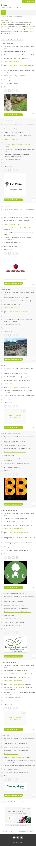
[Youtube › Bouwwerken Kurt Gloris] (17, 253)
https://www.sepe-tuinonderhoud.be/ (18, 532)
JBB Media (16, 842)
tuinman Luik (4, 26)
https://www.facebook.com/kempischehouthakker (17, 144)
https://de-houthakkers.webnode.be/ (18, 311)
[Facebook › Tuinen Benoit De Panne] (9, 708)
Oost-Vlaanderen (8, 518)
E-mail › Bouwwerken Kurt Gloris (13, 224)
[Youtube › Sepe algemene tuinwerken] (17, 557)
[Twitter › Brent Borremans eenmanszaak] (5, 474)
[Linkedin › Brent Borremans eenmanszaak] (13, 474)
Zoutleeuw (17, 297)
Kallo (15, 743)
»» (21, 39)
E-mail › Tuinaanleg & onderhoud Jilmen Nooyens (17, 612)
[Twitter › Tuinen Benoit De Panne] (5, 708)
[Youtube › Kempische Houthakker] (17, 170)
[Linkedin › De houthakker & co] (13, 335)
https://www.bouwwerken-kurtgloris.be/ (19, 227)
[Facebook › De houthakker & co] (9, 335)
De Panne (17, 670)
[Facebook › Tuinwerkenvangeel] (9, 90)
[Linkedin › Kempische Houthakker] (13, 170)
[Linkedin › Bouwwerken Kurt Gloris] (13, 253)
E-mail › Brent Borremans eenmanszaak (15, 452)
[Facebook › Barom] (9, 406)
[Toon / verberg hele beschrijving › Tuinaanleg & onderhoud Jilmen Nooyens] (19, 619)
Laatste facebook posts (11, 83)
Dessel (13, 601)
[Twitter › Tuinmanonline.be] (5, 779)
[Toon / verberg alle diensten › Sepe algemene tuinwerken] (19, 543)
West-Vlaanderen (8, 670)
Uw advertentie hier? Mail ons (18, 825)
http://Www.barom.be (14, 387)
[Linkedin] (21, 837)
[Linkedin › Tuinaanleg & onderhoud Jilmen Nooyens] (13, 632)
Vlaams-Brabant (8, 51)
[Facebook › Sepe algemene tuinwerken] (9, 557)
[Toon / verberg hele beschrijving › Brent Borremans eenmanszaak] (19, 459)
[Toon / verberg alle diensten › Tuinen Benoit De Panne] (19, 693)
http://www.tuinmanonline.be (16, 757)
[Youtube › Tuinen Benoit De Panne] (17, 708)
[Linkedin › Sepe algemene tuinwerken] (13, 557)
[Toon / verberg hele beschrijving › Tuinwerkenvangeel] (19, 71)
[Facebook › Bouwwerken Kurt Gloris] (9, 253)
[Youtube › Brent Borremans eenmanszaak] (17, 474)
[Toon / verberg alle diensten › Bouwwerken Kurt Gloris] (19, 238)
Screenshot (8, 146)
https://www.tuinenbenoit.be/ (16, 684)
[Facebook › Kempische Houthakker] (9, 170)
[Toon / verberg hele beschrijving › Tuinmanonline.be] (19, 761)
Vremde (13, 441)
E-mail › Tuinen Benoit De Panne (13, 680)
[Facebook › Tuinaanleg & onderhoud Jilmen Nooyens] (9, 632)
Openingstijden (9, 547)
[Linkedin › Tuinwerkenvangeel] (13, 90)
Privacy (21, 842)
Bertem (16, 51)
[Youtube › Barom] (17, 406)
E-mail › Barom (8, 383)
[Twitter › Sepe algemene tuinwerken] (5, 557)
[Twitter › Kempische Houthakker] (5, 170)
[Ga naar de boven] (33, 114)
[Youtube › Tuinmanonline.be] (17, 779)
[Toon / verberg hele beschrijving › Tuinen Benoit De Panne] (19, 688)
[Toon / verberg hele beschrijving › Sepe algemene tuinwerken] (19, 538)
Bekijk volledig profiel (13, 114)
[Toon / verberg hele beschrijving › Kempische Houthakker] (19, 150)
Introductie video (24, 550)
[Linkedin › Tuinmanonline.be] (13, 779)
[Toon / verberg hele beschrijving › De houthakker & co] (19, 316)
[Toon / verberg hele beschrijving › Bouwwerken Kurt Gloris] (19, 233)
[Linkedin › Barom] (13, 406)
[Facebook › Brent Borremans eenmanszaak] (9, 474)
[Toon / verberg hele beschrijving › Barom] (19, 391)
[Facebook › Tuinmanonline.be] (9, 779)
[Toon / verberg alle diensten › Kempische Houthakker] (19, 155)
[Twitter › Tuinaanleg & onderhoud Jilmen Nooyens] (5, 632)
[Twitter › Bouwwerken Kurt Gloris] (5, 253)
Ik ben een (28, 1)
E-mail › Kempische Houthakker (12, 139)
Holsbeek (16, 214)
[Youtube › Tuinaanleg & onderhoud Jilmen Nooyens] (17, 632)
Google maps (23, 51)
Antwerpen (7, 129)
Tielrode (16, 518)
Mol (12, 129)
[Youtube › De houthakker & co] (17, 335)
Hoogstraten (14, 373)
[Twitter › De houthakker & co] (5, 335)
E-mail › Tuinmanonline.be (11, 754)
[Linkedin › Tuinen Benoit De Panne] (13, 708)
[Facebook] (17, 837)
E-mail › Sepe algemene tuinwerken (13, 528)
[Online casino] (18, 808)
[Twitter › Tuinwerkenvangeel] (5, 90)
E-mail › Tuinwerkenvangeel (11, 61)
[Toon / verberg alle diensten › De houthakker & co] (19, 320)
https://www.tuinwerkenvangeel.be (18, 65)
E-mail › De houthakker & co (11, 307)
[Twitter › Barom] (5, 406)
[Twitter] (14, 837)
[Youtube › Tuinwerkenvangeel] (17, 90)
